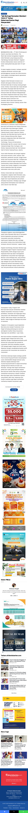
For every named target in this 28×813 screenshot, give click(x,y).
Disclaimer (5, 807)
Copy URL (14, 389)
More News (14, 693)
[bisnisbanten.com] (9, 2)
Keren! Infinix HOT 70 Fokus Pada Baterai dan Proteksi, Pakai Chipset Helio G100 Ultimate (18, 680)
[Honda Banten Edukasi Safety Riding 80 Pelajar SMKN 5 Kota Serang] (4, 667)
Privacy (10, 807)
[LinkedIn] (13, 596)
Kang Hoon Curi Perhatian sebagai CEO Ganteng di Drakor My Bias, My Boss (18, 674)
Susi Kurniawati (6, 25)
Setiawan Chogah (14, 588)
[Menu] (26, 3)
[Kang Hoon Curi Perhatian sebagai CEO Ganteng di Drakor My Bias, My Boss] (4, 674)
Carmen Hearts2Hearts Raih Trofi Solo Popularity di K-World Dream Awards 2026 (18, 687)
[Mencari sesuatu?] (24, 3)
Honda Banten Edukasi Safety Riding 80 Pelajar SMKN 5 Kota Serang (17, 667)
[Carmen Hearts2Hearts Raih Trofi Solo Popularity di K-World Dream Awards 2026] (4, 687)
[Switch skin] (21, 3)
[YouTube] (15, 596)
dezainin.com (17, 805)
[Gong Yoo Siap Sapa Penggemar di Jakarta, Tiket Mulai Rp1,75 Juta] (4, 661)
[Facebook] (11, 596)
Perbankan (4, 13)
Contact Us (22, 807)
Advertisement (16, 807)
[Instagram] (17, 596)
